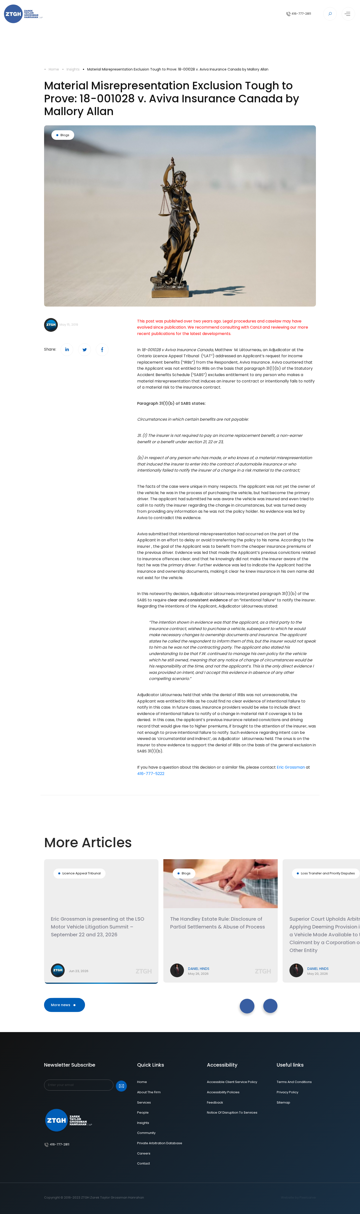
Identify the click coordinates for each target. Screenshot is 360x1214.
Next (262, 1001)
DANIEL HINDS (198, 968)
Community (146, 1133)
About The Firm (149, 1092)
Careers (143, 1153)
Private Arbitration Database (159, 1143)
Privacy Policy (287, 1092)
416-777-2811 (301, 13)
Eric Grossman (291, 767)
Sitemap (283, 1102)
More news (61, 1004)
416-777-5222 (150, 773)
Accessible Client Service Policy (232, 1082)
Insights (73, 69)
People (143, 1112)
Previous (241, 1001)
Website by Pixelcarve (298, 1197)
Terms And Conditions (294, 1082)
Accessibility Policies (223, 1092)
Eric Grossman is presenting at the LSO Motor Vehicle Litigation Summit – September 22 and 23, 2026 (97, 927)
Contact (143, 1163)
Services (144, 1102)
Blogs (64, 135)
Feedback (215, 1102)
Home (54, 69)
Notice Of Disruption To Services (232, 1112)
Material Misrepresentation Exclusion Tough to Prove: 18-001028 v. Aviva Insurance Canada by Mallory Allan (177, 69)
